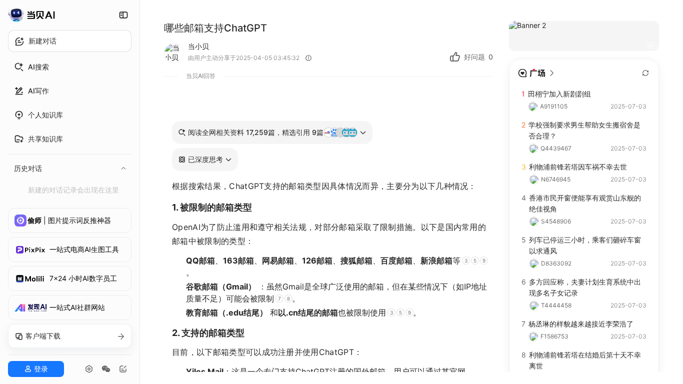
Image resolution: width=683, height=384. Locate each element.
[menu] (70, 127)
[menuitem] (70, 67)
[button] (205, 159)
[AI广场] (537, 73)
